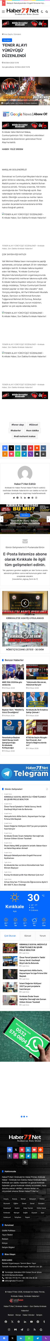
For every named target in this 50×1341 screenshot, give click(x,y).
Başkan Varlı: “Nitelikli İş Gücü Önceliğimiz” (13, 711)
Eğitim (16, 1203)
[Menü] (3, 12)
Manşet (16, 1213)
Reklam (5, 1239)
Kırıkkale (6, 1213)
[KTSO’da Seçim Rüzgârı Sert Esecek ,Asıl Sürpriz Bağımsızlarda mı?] (37, 727)
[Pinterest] (30, 448)
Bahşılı (23, 1199)
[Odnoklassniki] (5, 454)
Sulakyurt (7, 1217)
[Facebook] (5, 448)
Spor (42, 1213)
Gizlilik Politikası (8, 1230)
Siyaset (34, 1213)
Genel (24, 1203)
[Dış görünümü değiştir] (42, 12)
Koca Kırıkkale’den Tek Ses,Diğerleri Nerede (25, 522)
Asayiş (5, 1199)
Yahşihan (17, 1217)
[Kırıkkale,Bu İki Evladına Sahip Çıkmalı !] (37, 699)
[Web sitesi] (13, 497)
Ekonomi (6, 1203)
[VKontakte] (43, 448)
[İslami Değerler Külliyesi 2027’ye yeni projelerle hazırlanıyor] (10, 987)
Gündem (17, 34)
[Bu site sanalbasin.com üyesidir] (16, 1302)
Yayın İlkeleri (7, 1235)
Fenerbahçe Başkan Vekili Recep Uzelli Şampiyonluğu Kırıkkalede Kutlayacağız (11, 742)
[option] (25, 519)
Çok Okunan (10, 935)
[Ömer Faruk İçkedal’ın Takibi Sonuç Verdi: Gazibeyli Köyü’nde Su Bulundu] (10, 961)
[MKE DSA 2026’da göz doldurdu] (13, 671)
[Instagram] (36, 497)
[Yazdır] (43, 454)
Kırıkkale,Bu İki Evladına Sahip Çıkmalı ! (37, 711)
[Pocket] (11, 454)
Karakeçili (7, 1208)
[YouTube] (28, 497)
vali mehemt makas (25, 436)
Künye (4, 1243)
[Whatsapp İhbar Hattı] (25, 1036)
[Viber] (30, 454)
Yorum (43, 935)
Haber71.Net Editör (25, 484)
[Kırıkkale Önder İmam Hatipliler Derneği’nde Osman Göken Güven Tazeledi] (10, 1000)
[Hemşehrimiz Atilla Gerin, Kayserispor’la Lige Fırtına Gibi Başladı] (10, 974)
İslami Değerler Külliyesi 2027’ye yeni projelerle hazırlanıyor (30, 986)
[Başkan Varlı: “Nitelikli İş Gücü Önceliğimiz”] (13, 699)
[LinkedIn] (17, 448)
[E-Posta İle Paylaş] (37, 454)
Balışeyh (32, 1199)
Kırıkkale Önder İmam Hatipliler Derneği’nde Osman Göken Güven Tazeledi (32, 999)
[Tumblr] (24, 448)
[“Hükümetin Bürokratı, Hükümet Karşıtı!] (37, 671)
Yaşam (27, 1217)
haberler (16, 430)
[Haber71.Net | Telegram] (25, 772)
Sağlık (25, 1213)
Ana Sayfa (8, 34)
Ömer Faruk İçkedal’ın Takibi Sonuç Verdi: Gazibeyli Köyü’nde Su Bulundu (32, 960)
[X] (11, 448)
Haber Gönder (29, 1315)
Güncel (34, 424)
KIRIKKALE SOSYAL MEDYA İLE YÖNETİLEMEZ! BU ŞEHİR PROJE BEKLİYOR (33, 947)
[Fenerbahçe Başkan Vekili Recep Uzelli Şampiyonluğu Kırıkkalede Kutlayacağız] (13, 727)
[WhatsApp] (17, 454)
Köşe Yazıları (28, 1208)
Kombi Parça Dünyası (32, 1302)
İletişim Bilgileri (8, 1247)
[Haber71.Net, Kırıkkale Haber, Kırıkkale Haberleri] (23, 11)
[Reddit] (37, 448)
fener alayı (18, 424)
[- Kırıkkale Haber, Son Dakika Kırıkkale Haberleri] (25, 23)
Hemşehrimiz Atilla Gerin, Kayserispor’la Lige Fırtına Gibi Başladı (33, 973)
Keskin (17, 1208)
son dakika (33, 430)
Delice (42, 1199)
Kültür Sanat (41, 1208)
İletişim (39, 1315)
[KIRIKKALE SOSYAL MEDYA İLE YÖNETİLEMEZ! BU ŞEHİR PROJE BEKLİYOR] (10, 948)
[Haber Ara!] (46, 12)
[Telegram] (24, 454)
